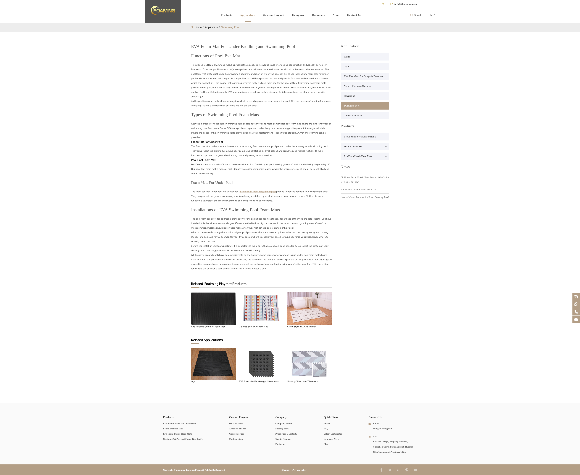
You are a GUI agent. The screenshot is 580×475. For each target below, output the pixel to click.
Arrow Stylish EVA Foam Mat (301, 326)
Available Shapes (237, 428)
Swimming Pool (230, 27)
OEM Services (236, 423)
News (336, 14)
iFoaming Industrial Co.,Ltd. (190, 470)
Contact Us (354, 14)
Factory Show (282, 428)
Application (247, 14)
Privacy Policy (299, 470)
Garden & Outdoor (353, 115)
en (430, 15)
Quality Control (283, 439)
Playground (349, 96)
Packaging (280, 444)
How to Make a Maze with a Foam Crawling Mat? (365, 197)
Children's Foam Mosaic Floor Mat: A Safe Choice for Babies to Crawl (365, 179)
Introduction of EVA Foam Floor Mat (358, 189)
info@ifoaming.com (405, 4)
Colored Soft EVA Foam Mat (253, 326)
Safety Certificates (333, 434)
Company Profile (283, 423)
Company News (331, 439)
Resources (318, 14)
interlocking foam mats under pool (258, 191)
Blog (326, 444)
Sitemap (286, 470)
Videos (327, 423)
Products (226, 14)
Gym (193, 381)
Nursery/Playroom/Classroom (303, 381)
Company (298, 14)
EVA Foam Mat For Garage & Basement (259, 381)
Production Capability (286, 434)
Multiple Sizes (236, 439)
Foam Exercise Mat (353, 146)
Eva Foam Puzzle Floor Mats (358, 156)
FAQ (326, 428)
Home (198, 27)
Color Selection (236, 434)
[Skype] (576, 296)
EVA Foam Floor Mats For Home (360, 136)
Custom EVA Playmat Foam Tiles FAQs (183, 439)
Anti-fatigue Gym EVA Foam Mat (208, 326)
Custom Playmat (273, 14)
